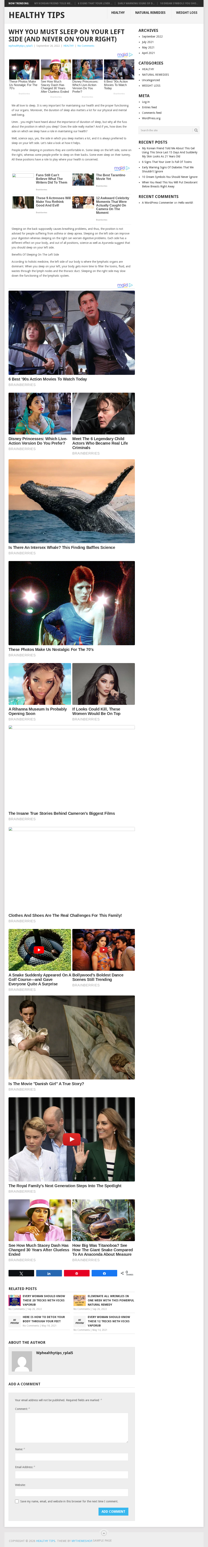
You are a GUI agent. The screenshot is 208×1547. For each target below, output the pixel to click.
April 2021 (148, 53)
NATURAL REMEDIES (150, 13)
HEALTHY (118, 13)
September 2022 (152, 36)
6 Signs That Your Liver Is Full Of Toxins (167, 161)
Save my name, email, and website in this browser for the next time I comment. (69, 1501)
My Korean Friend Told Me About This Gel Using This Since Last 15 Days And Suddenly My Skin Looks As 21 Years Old (169, 152)
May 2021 (148, 47)
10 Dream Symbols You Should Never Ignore (169, 176)
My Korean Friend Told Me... (53, 3)
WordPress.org (151, 118)
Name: (20, 1449)
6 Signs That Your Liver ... (95, 3)
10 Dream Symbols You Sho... (179, 3)
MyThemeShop (82, 1541)
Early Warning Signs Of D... (136, 3)
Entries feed (149, 107)
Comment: (22, 1409)
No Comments (86, 45)
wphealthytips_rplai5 (20, 45)
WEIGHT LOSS (186, 13)
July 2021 (148, 42)
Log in (146, 101)
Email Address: (25, 1467)
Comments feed (151, 112)
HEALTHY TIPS (37, 15)
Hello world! (185, 202)
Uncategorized (151, 80)
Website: (20, 1485)
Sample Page (102, 1540)
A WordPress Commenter (157, 202)
